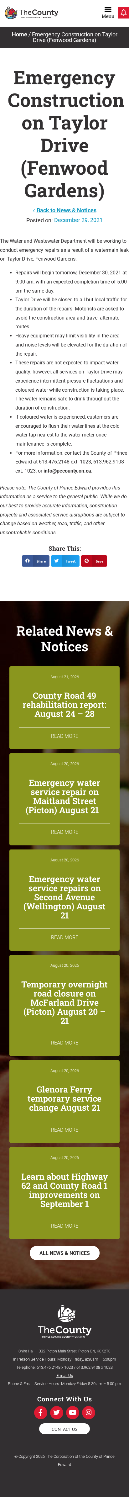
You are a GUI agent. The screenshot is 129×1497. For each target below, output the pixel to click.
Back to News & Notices (66, 210)
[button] (35, 561)
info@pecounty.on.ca (67, 471)
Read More (64, 736)
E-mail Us (64, 1375)
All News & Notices (64, 1253)
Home (19, 34)
